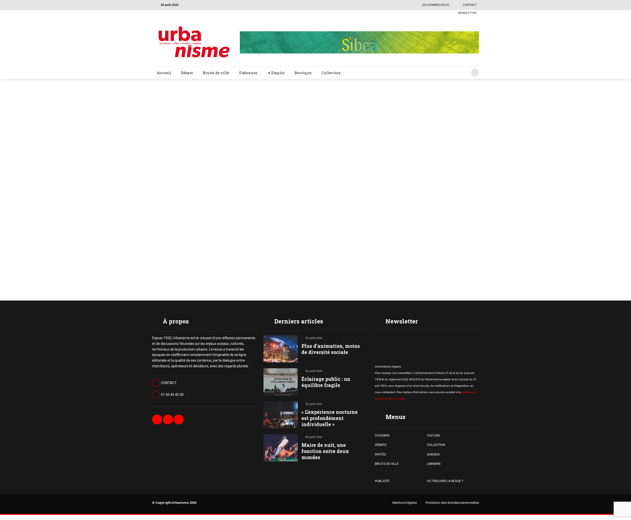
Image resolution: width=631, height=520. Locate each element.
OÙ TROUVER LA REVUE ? (445, 481)
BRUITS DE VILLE (387, 464)
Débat (348, 106)
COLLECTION (436, 445)
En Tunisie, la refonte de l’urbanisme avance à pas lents (406, 122)
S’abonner (248, 72)
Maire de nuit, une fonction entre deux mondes (325, 451)
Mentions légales (404, 502)
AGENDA (433, 454)
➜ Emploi (276, 72)
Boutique (303, 72)
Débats (187, 72)
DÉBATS (380, 445)
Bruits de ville (216, 72)
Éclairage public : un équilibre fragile (325, 382)
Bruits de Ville (354, 216)
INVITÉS (380, 454)
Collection (331, 72)
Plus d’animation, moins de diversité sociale (330, 349)
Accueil (164, 72)
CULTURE (433, 435)
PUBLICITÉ (382, 481)
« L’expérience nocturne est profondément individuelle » (329, 418)
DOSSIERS (382, 435)
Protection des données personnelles (452, 502)
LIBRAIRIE (434, 464)
